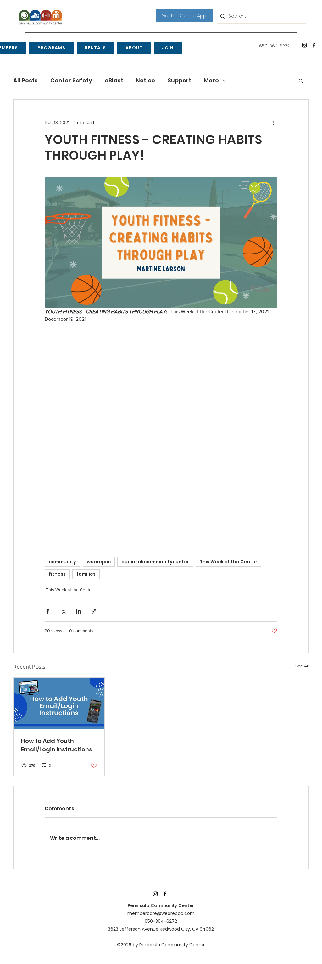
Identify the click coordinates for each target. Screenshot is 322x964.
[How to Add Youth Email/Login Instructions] (59, 703)
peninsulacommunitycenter (155, 562)
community (62, 562)
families (86, 574)
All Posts (25, 80)
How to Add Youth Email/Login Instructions (56, 745)
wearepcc (99, 562)
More (211, 80)
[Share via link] (94, 611)
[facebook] (314, 45)
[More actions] (273, 122)
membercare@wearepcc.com (161, 913)
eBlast (114, 80)
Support (179, 80)
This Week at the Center (228, 562)
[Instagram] (304, 45)
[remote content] (161, 433)
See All (302, 665)
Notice (145, 80)
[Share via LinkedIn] (78, 611)
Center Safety (71, 80)
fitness (57, 574)
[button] (51, 48)
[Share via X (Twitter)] (63, 611)
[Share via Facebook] (48, 611)
